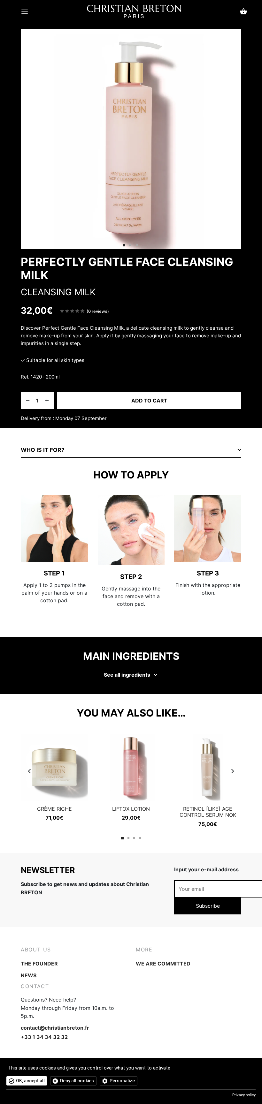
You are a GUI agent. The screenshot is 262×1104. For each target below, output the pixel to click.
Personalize (122, 1080)
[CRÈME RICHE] (54, 767)
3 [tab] (134, 838)
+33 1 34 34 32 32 (44, 1037)
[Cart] (243, 11)
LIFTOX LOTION (131, 809)
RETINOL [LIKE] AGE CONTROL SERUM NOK (208, 812)
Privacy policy (244, 1095)
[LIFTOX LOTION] (131, 767)
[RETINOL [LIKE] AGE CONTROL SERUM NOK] (207, 767)
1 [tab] (122, 838)
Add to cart (149, 400)
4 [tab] (140, 838)
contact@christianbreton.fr (55, 1028)
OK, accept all (30, 1080)
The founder (39, 963)
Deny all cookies (77, 1080)
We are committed (163, 963)
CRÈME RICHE (54, 809)
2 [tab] (128, 838)
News (28, 975)
